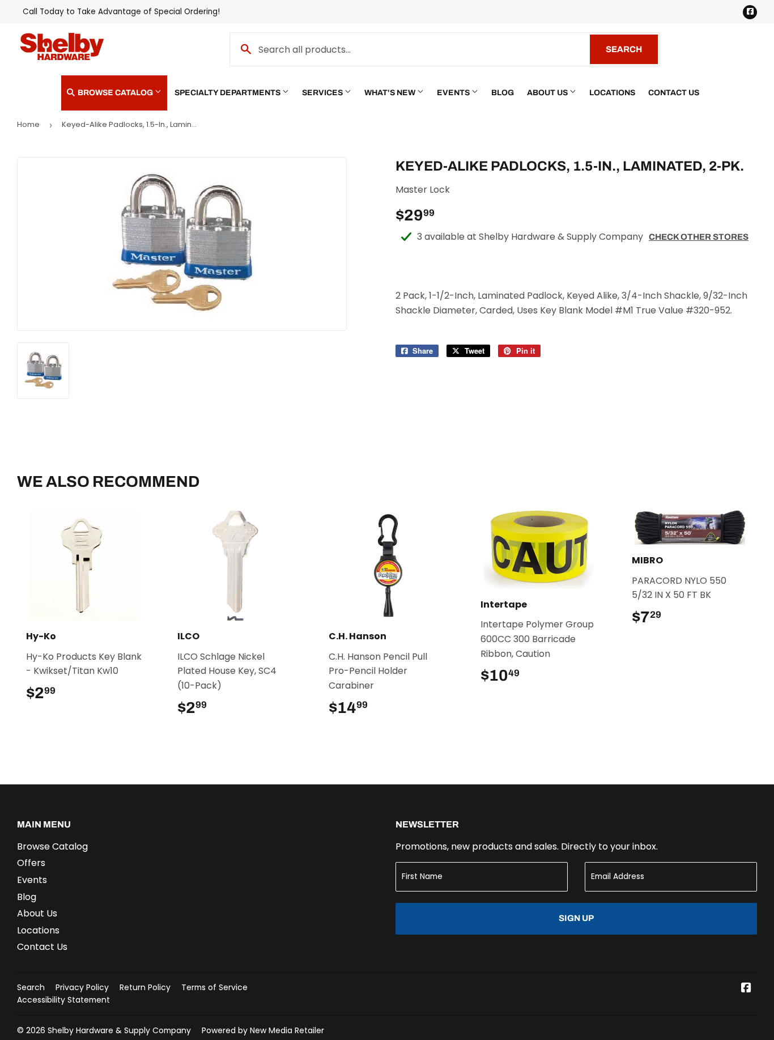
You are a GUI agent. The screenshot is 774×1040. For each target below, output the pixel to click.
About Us (548, 92)
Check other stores (699, 236)
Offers (31, 862)
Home (28, 124)
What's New (390, 92)
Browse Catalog (115, 92)
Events (454, 92)
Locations (612, 92)
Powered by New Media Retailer (263, 1030)
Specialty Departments (228, 92)
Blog (502, 92)
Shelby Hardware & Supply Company (119, 1030)
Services (323, 92)
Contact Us (673, 92)
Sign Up (576, 918)
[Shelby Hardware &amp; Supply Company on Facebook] (746, 988)
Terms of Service (214, 987)
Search (632, 49)
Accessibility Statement (63, 999)
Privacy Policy (82, 987)
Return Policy (145, 987)
